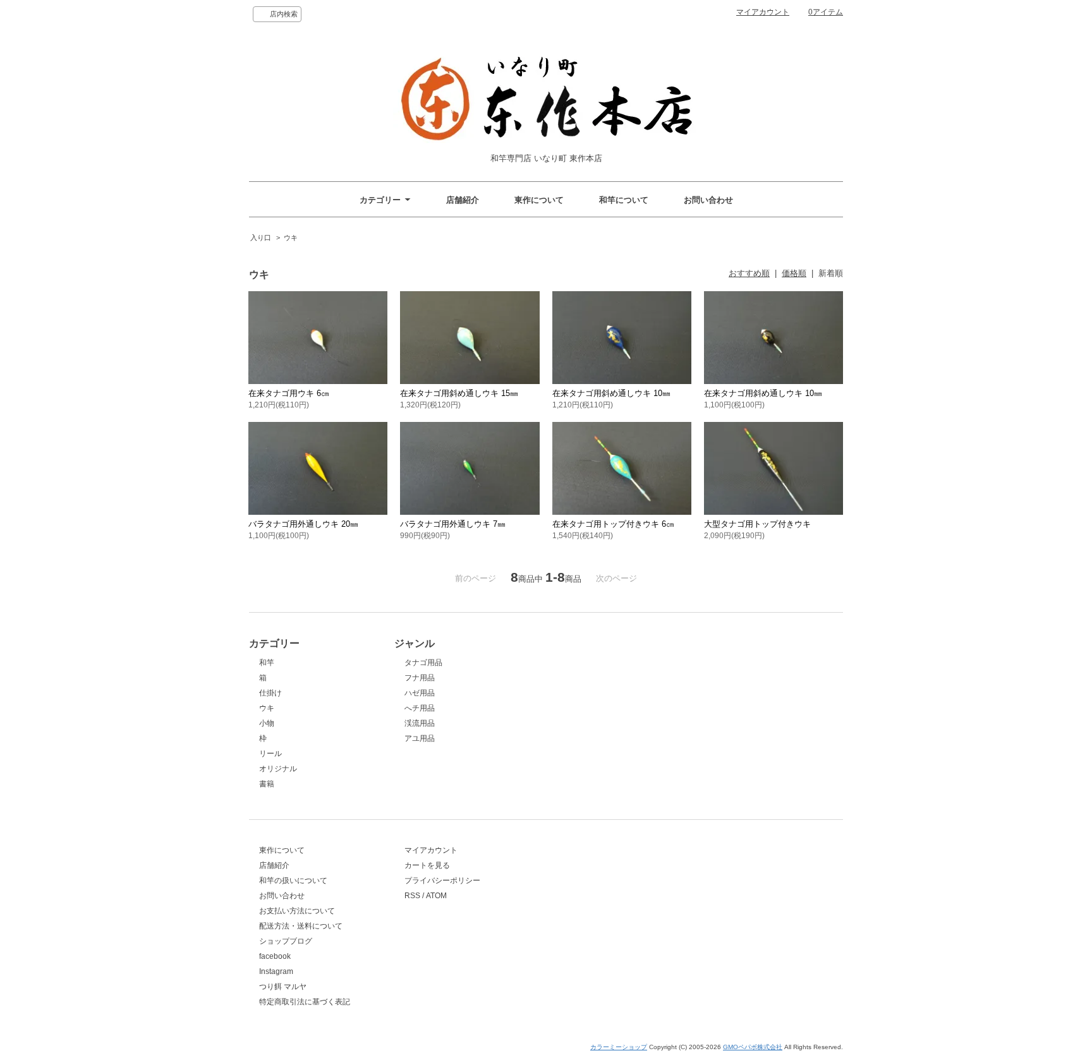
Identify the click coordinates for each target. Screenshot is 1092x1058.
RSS (412, 895)
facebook (275, 956)
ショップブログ (285, 941)
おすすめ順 (749, 273)
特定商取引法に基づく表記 (304, 1001)
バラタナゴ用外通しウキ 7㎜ (453, 524)
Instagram (276, 971)
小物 (266, 723)
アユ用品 (419, 738)
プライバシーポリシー (442, 880)
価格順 (794, 273)
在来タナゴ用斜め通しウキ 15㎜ (459, 393)
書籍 (266, 783)
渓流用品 (419, 723)
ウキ (291, 237)
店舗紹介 (462, 200)
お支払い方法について (297, 910)
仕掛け (270, 692)
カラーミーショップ (618, 1046)
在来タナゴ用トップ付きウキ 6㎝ (613, 524)
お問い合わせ (708, 200)
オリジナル (278, 768)
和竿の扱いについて (293, 880)
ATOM (436, 895)
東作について (539, 200)
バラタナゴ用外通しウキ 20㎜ (303, 524)
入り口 (260, 237)
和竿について (623, 200)
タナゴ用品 (423, 662)
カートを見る (427, 865)
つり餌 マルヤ (282, 986)
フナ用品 (419, 677)
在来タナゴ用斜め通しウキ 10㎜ (611, 393)
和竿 (266, 662)
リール (270, 753)
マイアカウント (762, 12)
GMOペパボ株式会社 (752, 1046)
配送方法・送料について (301, 926)
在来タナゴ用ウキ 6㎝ (288, 393)
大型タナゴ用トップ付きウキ (757, 524)
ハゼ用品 (419, 692)
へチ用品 (419, 708)
